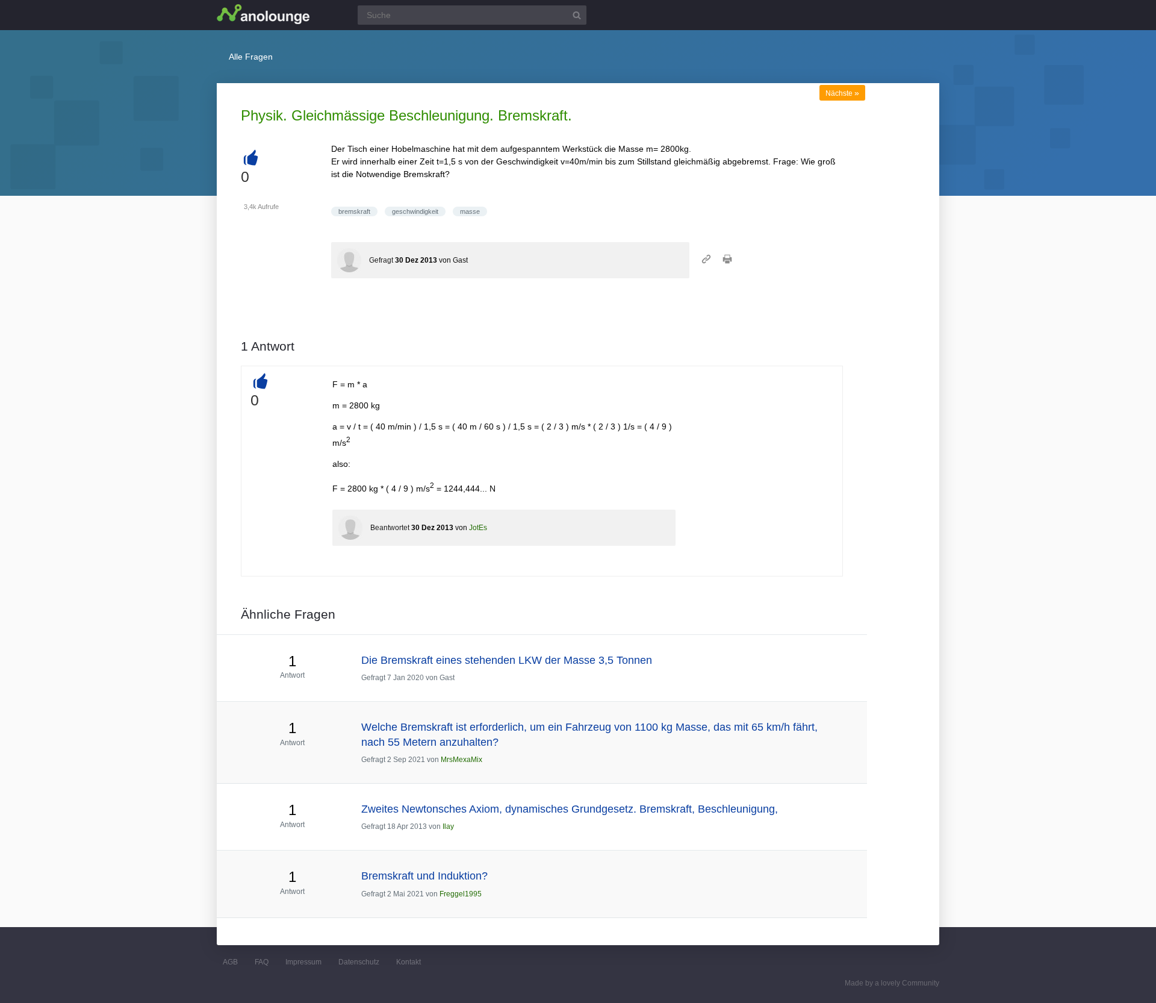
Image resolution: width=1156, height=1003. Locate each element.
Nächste (842, 93)
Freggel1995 (461, 894)
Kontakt (408, 962)
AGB (230, 962)
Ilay (448, 826)
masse (470, 211)
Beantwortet (389, 527)
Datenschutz (358, 962)
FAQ (262, 962)
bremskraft (354, 211)
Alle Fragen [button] (251, 56)
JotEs (478, 527)
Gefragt (381, 260)
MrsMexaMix (461, 759)
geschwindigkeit (415, 211)
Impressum (303, 962)
